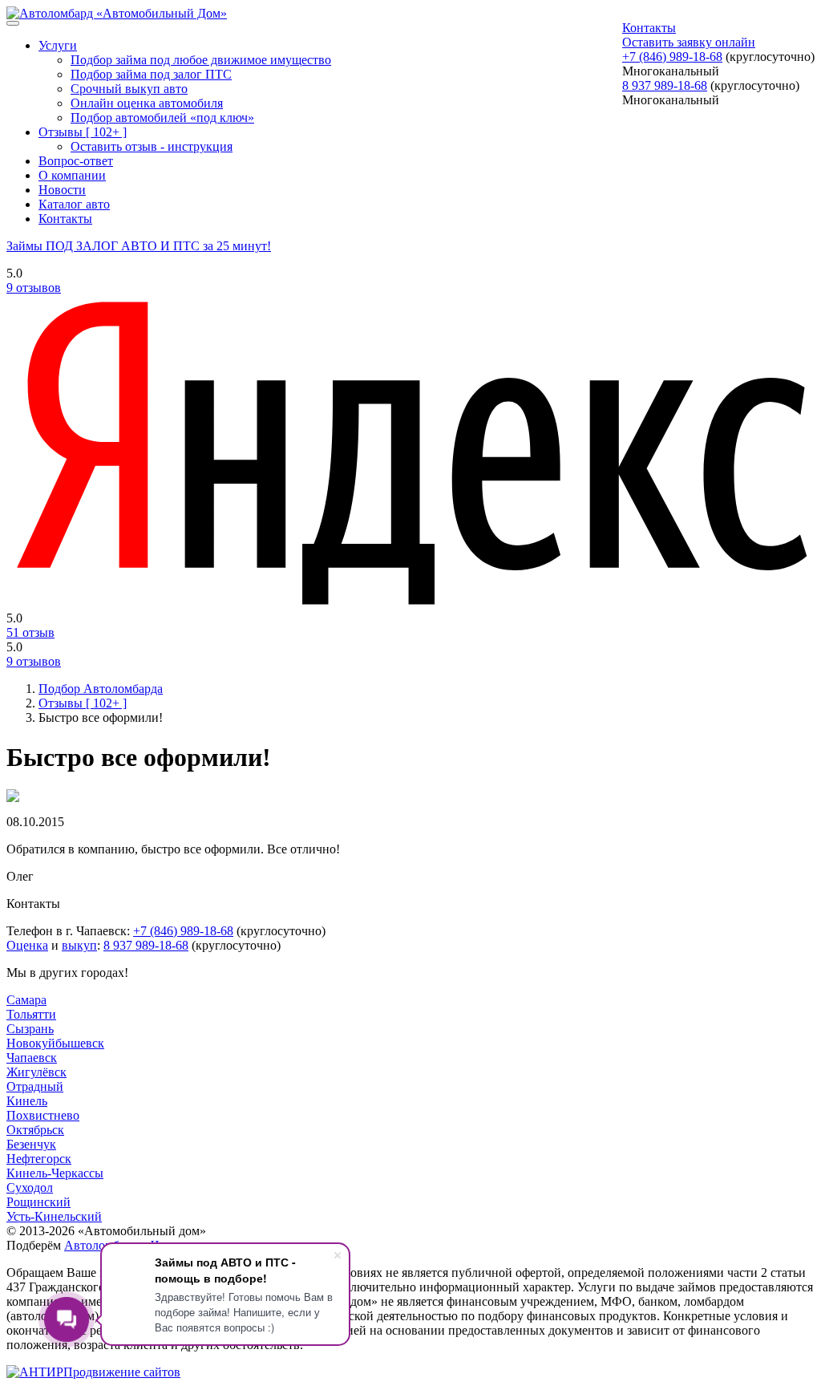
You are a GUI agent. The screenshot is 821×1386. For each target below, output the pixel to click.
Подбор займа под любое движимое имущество (201, 60)
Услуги (57, 45)
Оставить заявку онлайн (688, 42)
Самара (26, 1000)
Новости (62, 190)
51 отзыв (30, 632)
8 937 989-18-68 (664, 85)
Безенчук (31, 1144)
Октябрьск (35, 1130)
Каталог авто (74, 204)
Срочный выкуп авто (129, 88)
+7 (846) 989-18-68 (672, 56)
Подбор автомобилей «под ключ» (162, 117)
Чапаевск (31, 1057)
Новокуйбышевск (55, 1043)
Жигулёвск (36, 1072)
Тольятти (31, 1014)
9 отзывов (33, 287)
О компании (72, 175)
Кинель (26, 1101)
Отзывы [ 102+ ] (82, 132)
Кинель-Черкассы (54, 1173)
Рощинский (38, 1202)
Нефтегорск (38, 1158)
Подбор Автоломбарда (100, 688)
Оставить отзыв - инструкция (152, 146)
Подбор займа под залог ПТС (151, 74)
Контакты (649, 27)
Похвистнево (42, 1115)
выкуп (79, 945)
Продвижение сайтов (121, 1372)
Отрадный (34, 1086)
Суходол (29, 1187)
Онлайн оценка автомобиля (147, 103)
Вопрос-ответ (75, 161)
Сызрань (30, 1028)
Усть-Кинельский (54, 1216)
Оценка (27, 945)
